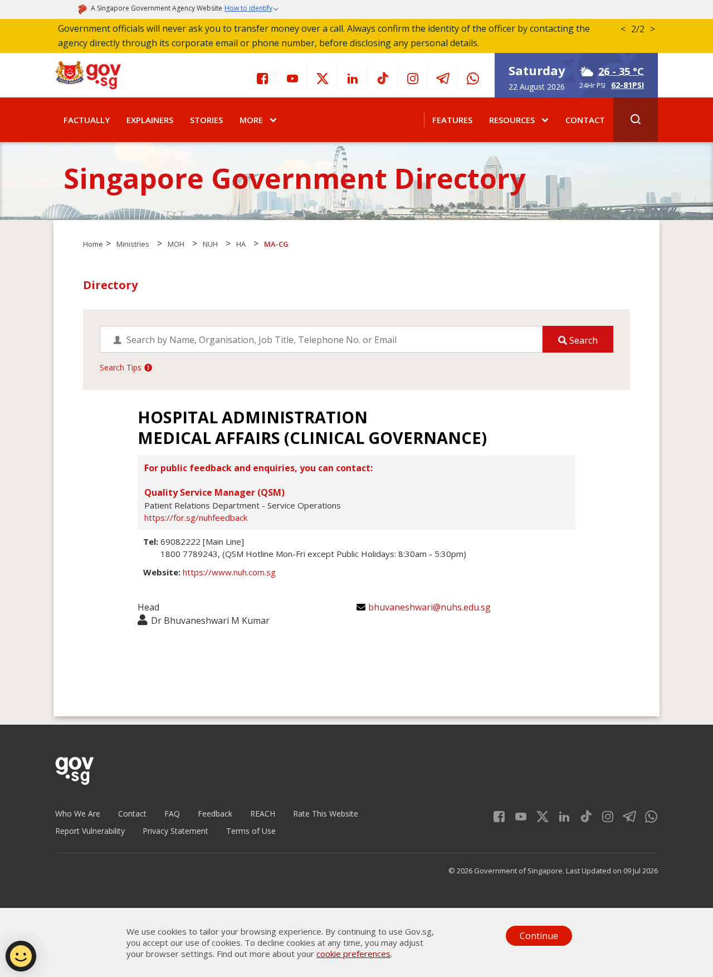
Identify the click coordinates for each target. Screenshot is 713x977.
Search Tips (120, 367)
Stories (206, 119)
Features (452, 119)
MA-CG (276, 244)
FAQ (172, 813)
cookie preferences (353, 953)
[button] (251, 9)
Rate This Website (325, 813)
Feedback (215, 813)
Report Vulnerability (90, 830)
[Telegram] (443, 77)
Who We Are (77, 813)
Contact (585, 119)
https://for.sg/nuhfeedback (195, 517)
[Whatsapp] (473, 77)
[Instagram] (413, 77)
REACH (262, 813)
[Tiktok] (383, 77)
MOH (176, 244)
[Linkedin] (353, 77)
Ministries (132, 244)
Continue (539, 936)
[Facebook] (262, 77)
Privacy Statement (175, 830)
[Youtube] (292, 77)
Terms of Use (251, 830)
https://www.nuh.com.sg (229, 572)
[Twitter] (322, 77)
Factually (87, 119)
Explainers (149, 119)
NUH (210, 244)
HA (241, 244)
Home (93, 244)
